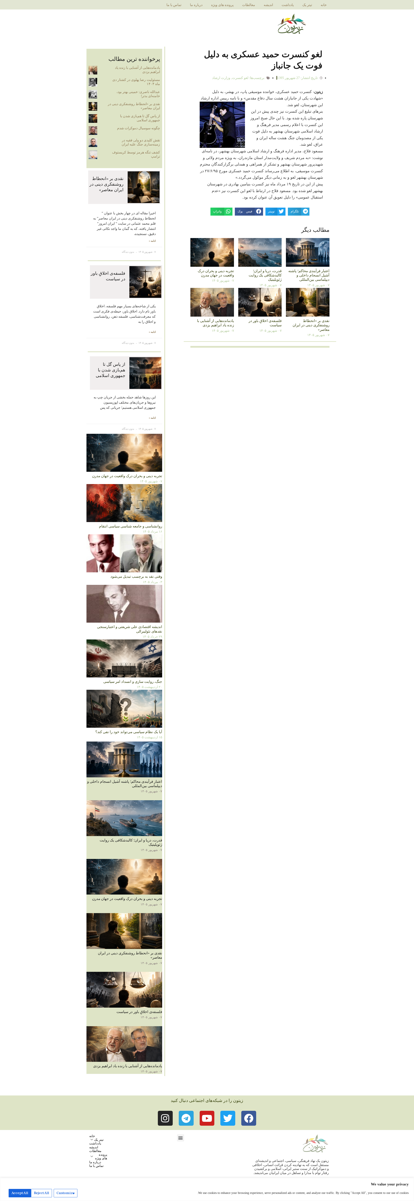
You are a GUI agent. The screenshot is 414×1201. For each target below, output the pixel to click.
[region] (207, 1189)
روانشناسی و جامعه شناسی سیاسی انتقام (130, 526)
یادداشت (288, 5)
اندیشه (268, 5)
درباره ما (196, 5)
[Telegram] (186, 1118)
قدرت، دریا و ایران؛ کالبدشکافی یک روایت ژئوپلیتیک (265, 275)
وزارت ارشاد (221, 78)
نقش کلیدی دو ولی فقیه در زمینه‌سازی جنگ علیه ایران (141, 142)
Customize (65, 1193)
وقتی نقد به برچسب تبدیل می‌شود (136, 576)
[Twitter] (227, 1118)
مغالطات (248, 5)
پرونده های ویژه (222, 5)
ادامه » (152, 241)
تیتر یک (307, 5)
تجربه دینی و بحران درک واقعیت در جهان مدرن (216, 273)
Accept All (19, 1193)
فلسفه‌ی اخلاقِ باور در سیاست (139, 1012)
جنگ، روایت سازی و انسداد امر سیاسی (132, 682)
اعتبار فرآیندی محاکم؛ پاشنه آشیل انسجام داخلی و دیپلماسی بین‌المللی (308, 275)
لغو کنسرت (240, 78)
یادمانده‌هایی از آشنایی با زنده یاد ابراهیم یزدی (215, 323)
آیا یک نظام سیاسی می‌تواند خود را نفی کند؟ (128, 732)
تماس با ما (173, 5)
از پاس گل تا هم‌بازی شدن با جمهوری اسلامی (140, 118)
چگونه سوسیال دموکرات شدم (138, 128)
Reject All (41, 1193)
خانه (324, 5)
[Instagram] (165, 1118)
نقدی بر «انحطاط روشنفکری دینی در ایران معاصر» (311, 325)
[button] (180, 1137)
